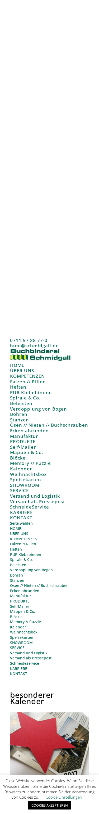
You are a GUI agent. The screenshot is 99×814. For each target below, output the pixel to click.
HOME (17, 365)
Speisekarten (25, 479)
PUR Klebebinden (31, 392)
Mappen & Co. (26, 452)
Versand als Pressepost (37, 501)
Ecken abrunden (29, 431)
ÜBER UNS (22, 370)
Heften (18, 387)
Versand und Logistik (35, 496)
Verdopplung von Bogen (38, 409)
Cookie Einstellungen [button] (64, 797)
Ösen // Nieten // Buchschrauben (49, 425)
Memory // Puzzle (30, 463)
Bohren (18, 414)
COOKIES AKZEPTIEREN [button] (49, 805)
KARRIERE (21, 512)
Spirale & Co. (25, 398)
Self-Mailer (23, 447)
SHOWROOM (24, 485)
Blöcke (18, 458)
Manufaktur (24, 436)
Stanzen (19, 420)
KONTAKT (21, 518)
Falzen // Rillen (28, 382)
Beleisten (21, 403)
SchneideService (29, 507)
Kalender (21, 469)
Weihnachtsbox (28, 474)
